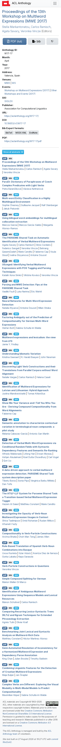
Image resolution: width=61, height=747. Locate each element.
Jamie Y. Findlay (10, 344)
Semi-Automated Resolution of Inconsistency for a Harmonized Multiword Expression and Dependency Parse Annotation (29, 652)
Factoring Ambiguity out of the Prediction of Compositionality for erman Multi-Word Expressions (27, 321)
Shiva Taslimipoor (11, 520)
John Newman (48, 357)
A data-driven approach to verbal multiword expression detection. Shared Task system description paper (28, 474)
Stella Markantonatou (16, 27)
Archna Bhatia (9, 536)
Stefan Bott (8, 328)
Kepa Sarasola (25, 556)
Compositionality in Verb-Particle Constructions (29, 533)
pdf (4, 158)
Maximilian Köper (10, 695)
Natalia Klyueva (10, 307)
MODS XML (21, 132)
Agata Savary (10, 31)
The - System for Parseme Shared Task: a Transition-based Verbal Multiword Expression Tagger (30, 497)
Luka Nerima (22, 291)
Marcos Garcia (9, 225)
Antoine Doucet (38, 255)
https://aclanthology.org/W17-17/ (21, 116)
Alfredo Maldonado (12, 453)
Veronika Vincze (31, 31)
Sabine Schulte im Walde (28, 328)
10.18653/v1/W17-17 (15, 123)
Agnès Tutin (8, 622)
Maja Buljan (8, 675)
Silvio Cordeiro (43, 244)
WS (14, 83)
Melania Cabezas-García (14, 433)
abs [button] (16, 178)
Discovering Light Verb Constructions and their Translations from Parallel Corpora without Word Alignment (29, 370)
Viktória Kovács (32, 275)
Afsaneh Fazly (9, 524)
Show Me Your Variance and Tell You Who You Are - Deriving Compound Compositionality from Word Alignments (29, 407)
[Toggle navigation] (55, 3)
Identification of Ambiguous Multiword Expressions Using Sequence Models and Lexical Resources (29, 595)
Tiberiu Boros (9, 480)
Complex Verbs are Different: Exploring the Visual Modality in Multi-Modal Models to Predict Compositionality (30, 688)
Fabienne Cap (41, 251)
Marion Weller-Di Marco (14, 582)
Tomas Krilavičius (36, 393)
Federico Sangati (10, 248)
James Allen (43, 536)
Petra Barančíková (11, 188)
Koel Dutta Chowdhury (34, 457)
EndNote (33, 132)
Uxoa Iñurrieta (9, 553)
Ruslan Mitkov (47, 520)
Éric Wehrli (36, 291)
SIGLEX (8, 101)
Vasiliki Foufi (8, 291)
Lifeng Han (29, 453)
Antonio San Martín (39, 433)
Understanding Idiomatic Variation (21, 353)
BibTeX (9, 132)
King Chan (7, 658)
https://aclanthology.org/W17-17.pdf (23, 141)
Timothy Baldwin (38, 658)
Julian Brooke (21, 658)
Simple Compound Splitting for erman (24, 578)
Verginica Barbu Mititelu (42, 480)
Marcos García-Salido (30, 225)
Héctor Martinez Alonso (35, 638)
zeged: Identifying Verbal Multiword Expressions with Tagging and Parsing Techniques (26, 268)
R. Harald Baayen (30, 357)
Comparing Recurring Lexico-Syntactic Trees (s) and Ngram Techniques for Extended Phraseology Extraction (28, 615)
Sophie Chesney (10, 205)
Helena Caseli (43, 377)
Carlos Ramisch (41, 27)
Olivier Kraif (22, 622)
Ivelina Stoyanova (19, 255)
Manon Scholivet (11, 602)
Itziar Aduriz (25, 553)
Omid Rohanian (30, 520)
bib (10, 158)
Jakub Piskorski (11, 208)
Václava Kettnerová (33, 188)
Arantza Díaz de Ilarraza (45, 553)
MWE (7, 83)
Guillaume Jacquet (30, 205)
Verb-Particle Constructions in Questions (25, 565)
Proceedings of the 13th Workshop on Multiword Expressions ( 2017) (24, 16)
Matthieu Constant (29, 504)
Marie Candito (25, 251)
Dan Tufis (7, 484)
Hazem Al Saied (10, 504)
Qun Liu (7, 460)
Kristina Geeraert (10, 357)
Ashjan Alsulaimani (11, 457)
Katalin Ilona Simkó (12, 275)
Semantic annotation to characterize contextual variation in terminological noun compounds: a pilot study (29, 427)
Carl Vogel (53, 457)
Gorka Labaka (9, 556)
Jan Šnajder (22, 675)
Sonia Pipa (23, 480)
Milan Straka (44, 307)
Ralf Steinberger (49, 205)
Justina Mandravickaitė (14, 393)
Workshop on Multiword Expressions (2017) (26, 90)
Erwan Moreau (44, 453)
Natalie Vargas (9, 377)
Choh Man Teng (27, 536)
